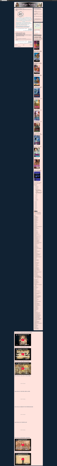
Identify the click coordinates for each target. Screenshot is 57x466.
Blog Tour (36, 231)
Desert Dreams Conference (38, 248)
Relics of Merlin (36, 299)
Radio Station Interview (37, 295)
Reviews (26, 30)
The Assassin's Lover (37, 312)
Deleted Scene (36, 247)
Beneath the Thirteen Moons (38, 226)
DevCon (35, 249)
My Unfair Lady (36, 282)
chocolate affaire (36, 240)
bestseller (36, 227)
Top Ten (35, 320)
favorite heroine (36, 259)
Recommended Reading (37, 296)
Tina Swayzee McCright (37, 319)
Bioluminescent (36, 228)
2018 (35, 185)
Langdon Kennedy (37, 275)
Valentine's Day (36, 322)
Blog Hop (36, 230)
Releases (36, 298)
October (36, 188)
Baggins (35, 225)
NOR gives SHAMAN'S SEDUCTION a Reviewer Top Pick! (38, 191)
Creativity (36, 245)
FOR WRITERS (36, 262)
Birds (35, 229)
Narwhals (36, 283)
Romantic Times (36, 304)
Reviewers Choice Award (37, 301)
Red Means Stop (36, 297)
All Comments (36, 32)
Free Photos (36, 264)
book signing (36, 232)
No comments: (30, 28)
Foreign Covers (36, 263)
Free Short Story (36, 265)
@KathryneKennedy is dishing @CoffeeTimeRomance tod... (38, 193)
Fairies (35, 258)
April (36, 198)
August (36, 194)
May (36, 197)
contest (35, 244)
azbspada (36, 224)
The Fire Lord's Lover (37, 314)
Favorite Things (36, 260)
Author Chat (36, 222)
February (36, 199)
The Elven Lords (36, 313)
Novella (35, 286)
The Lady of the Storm (37, 315)
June (36, 196)
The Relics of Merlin (37, 317)
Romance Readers (37, 303)
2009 (35, 208)
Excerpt (35, 257)
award (35, 223)
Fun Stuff (36, 266)
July (36, 195)
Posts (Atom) (19, 46)
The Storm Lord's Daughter (38, 318)
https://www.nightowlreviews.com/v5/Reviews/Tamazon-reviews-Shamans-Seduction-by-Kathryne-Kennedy (23, 26)
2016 (35, 202)
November (36, 187)
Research (36, 300)
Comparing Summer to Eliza (38, 242)
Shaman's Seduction (29, 30)
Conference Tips (36, 243)
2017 (35, 201)
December (36, 186)
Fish (35, 261)
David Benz (36, 246)
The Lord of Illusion (37, 316)
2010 (35, 207)
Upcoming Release (37, 321)
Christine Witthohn (37, 241)
